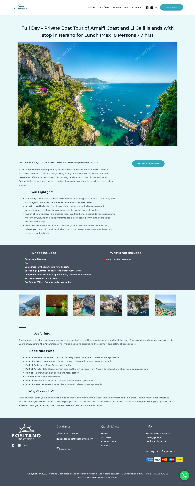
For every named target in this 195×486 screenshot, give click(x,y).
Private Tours (120, 7)
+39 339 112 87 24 (68, 433)
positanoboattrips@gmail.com (76, 438)
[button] (171, 7)
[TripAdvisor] (156, 7)
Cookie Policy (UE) (156, 441)
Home (91, 7)
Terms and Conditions (158, 433)
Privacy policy (153, 437)
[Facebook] (147, 7)
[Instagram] (151, 7)
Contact (136, 7)
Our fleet (104, 7)
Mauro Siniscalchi (107, 477)
